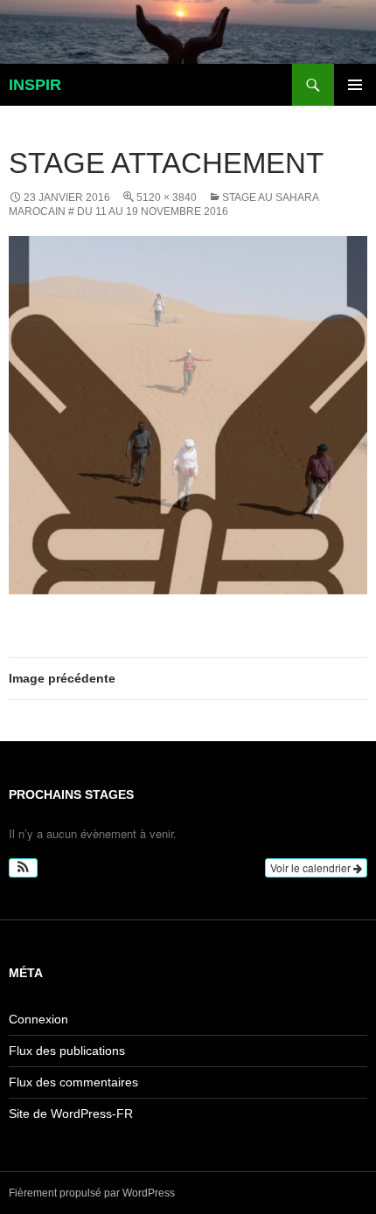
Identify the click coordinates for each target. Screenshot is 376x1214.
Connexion (38, 1019)
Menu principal (355, 85)
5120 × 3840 (166, 197)
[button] (23, 868)
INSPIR (35, 85)
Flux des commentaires (73, 1082)
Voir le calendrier (311, 867)
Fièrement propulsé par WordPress (92, 1193)
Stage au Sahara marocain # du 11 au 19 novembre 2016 (163, 204)
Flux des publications (67, 1051)
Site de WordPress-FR (71, 1113)
